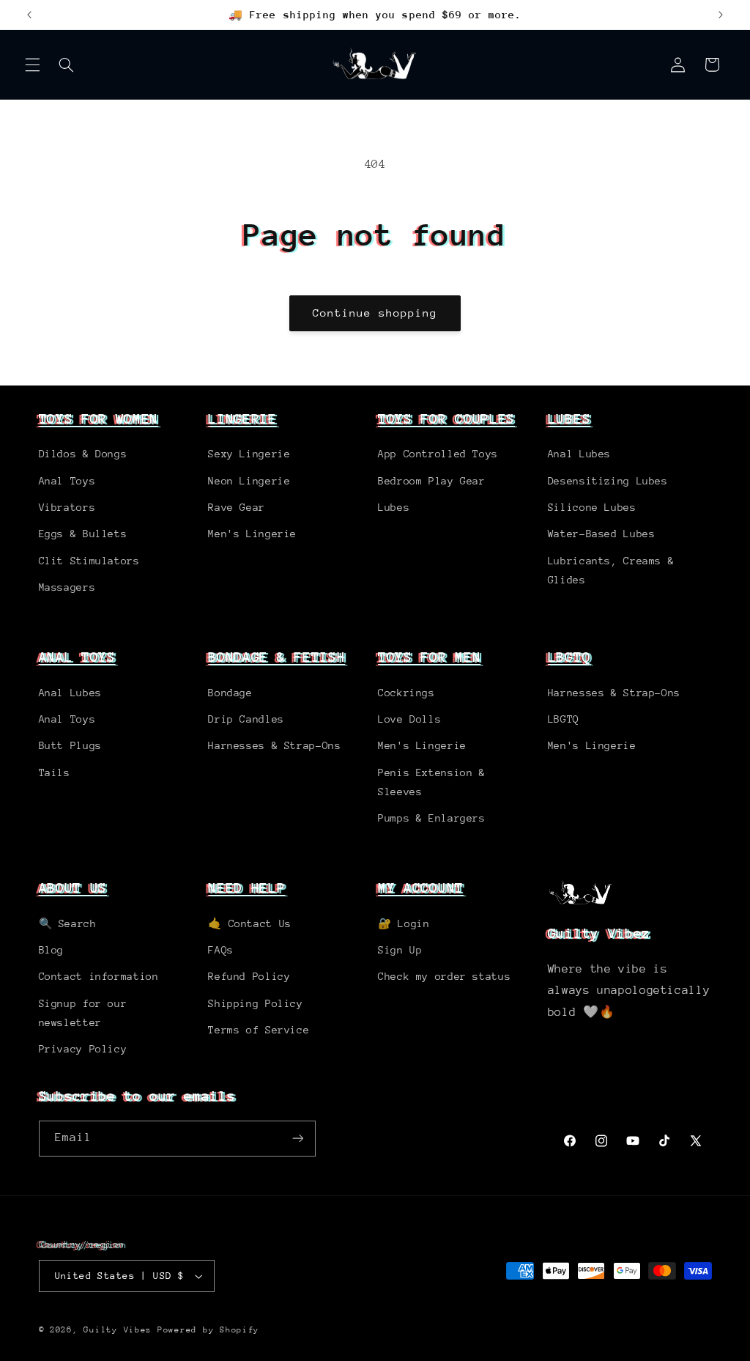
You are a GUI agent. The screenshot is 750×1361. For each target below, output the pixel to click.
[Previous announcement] (29, 14)
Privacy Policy (83, 1049)
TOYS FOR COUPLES (446, 418)
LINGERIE (242, 418)
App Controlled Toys (438, 454)
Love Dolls (409, 719)
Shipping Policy (255, 1003)
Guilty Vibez (117, 1330)
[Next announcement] (721, 14)
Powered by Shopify (208, 1330)
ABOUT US (73, 887)
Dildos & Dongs (83, 454)
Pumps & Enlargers (432, 818)
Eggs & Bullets (83, 533)
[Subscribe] (297, 1139)
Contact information (99, 976)
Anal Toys (67, 481)
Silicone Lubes (592, 507)
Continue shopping (375, 312)
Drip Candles (246, 719)
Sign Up (400, 950)
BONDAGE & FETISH (276, 657)
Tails (54, 772)
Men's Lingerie (252, 533)
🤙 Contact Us (250, 923)
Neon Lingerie (249, 481)
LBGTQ (569, 657)
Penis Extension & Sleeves (432, 782)
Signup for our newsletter (83, 1012)
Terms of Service (258, 1030)
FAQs (221, 950)
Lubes (393, 507)
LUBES (569, 418)
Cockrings (406, 692)
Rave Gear (236, 507)
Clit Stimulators (89, 561)
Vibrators (67, 507)
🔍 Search (68, 923)
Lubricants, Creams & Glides (611, 570)
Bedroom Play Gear (432, 481)
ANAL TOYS (77, 657)
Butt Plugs (70, 745)
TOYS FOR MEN (429, 657)
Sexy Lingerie (249, 454)
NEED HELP (246, 887)
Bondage (230, 692)
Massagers (67, 587)
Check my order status (444, 976)
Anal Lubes (579, 454)
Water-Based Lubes (602, 533)
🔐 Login (403, 923)
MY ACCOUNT (421, 887)
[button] (32, 64)
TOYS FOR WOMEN (99, 418)
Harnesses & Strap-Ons (274, 745)
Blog (51, 950)
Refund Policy (249, 976)
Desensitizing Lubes (608, 481)
